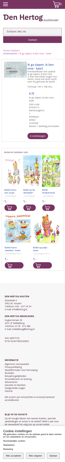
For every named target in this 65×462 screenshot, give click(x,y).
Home (6, 50)
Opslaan (53, 456)
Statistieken (9, 445)
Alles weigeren (35, 456)
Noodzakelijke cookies (14, 441)
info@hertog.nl (19, 309)
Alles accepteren (13, 456)
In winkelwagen (37, 135)
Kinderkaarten (10, 53)
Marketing (8, 449)
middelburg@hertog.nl (23, 329)
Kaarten (15, 50)
